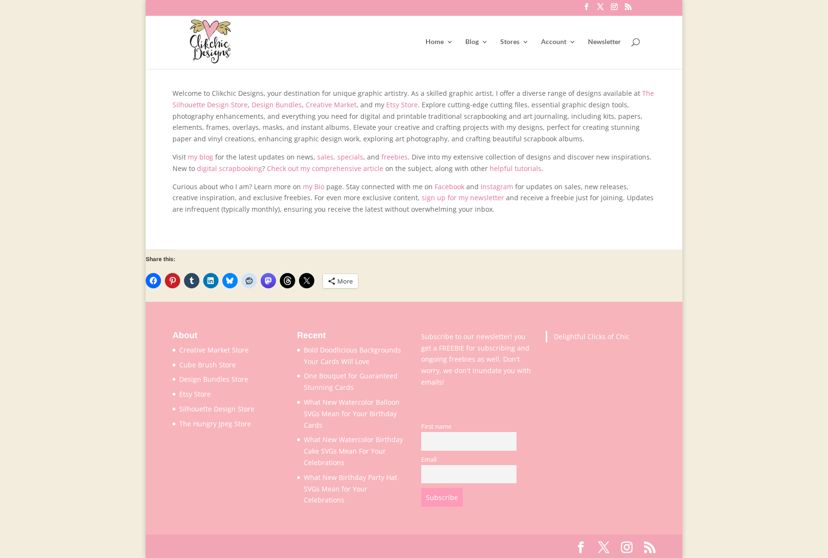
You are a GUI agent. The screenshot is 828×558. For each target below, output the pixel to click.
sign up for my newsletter (463, 197)
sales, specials (340, 156)
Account (553, 42)
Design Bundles (277, 104)
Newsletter (604, 42)
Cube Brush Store (207, 364)
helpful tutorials (515, 168)
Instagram (497, 186)
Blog (472, 42)
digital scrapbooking (229, 168)
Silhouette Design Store (216, 408)
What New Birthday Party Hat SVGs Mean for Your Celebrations (350, 489)
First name (436, 426)
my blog (200, 156)
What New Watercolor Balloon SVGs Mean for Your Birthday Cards (352, 414)
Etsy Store (402, 104)
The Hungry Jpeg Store (215, 423)
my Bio (313, 186)
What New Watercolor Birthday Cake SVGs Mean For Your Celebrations (353, 451)
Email (429, 460)
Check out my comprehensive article (325, 168)
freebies (394, 156)
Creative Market (331, 104)
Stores (509, 42)
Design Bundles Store (213, 379)
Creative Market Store (214, 349)
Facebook (449, 186)
